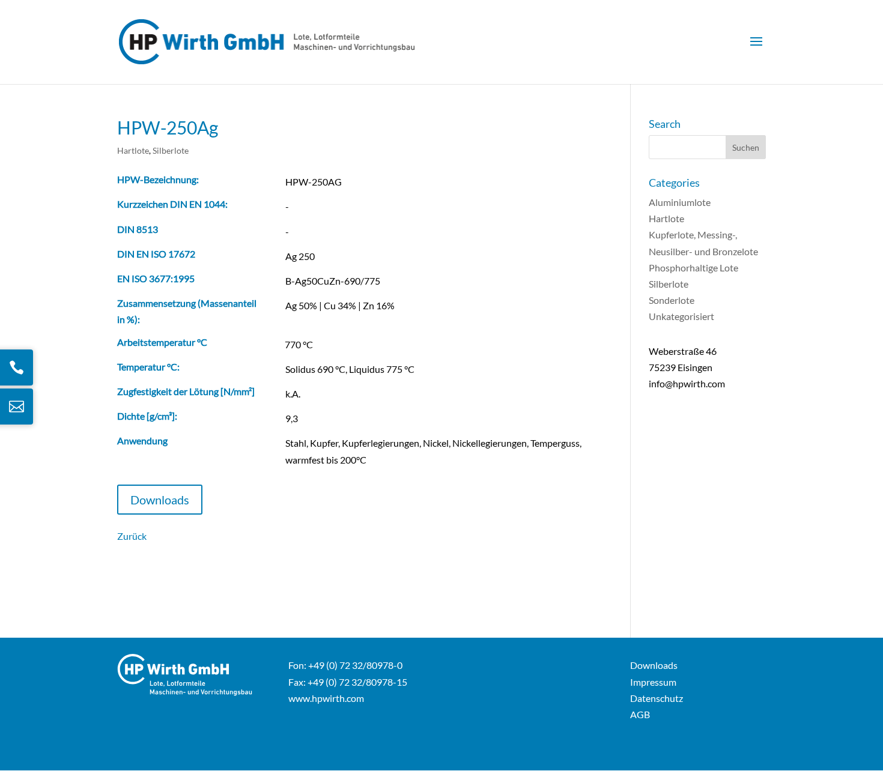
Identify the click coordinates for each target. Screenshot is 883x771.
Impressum (653, 682)
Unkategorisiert (681, 316)
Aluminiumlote (680, 202)
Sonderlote (671, 300)
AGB (640, 714)
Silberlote (171, 150)
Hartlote (133, 150)
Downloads (159, 499)
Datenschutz (656, 698)
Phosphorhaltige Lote (693, 267)
